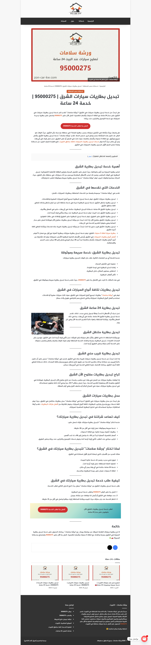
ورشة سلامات (107, 295)
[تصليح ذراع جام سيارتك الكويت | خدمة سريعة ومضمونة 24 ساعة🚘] (106, 573)
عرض (89, 156)
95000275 (58, 115)
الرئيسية (91, 21)
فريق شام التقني (30, 640)
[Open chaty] (144, 639)
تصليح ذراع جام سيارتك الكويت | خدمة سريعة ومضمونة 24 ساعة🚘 (107, 583)
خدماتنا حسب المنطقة (90, 86)
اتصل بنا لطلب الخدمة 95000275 (75, 126)
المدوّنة (63, 21)
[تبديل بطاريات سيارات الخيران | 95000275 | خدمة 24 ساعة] (75, 573)
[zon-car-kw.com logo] (75, 9)
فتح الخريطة (58, 619)
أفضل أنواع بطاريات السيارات (105, 237)
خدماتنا (81, 21)
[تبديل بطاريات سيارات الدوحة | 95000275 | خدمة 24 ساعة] (44, 573)
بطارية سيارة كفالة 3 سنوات (105, 233)
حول (72, 21)
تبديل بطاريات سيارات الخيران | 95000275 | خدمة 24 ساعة (78, 583)
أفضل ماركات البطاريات (49, 404)
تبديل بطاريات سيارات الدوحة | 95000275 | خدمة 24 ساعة (47, 583)
